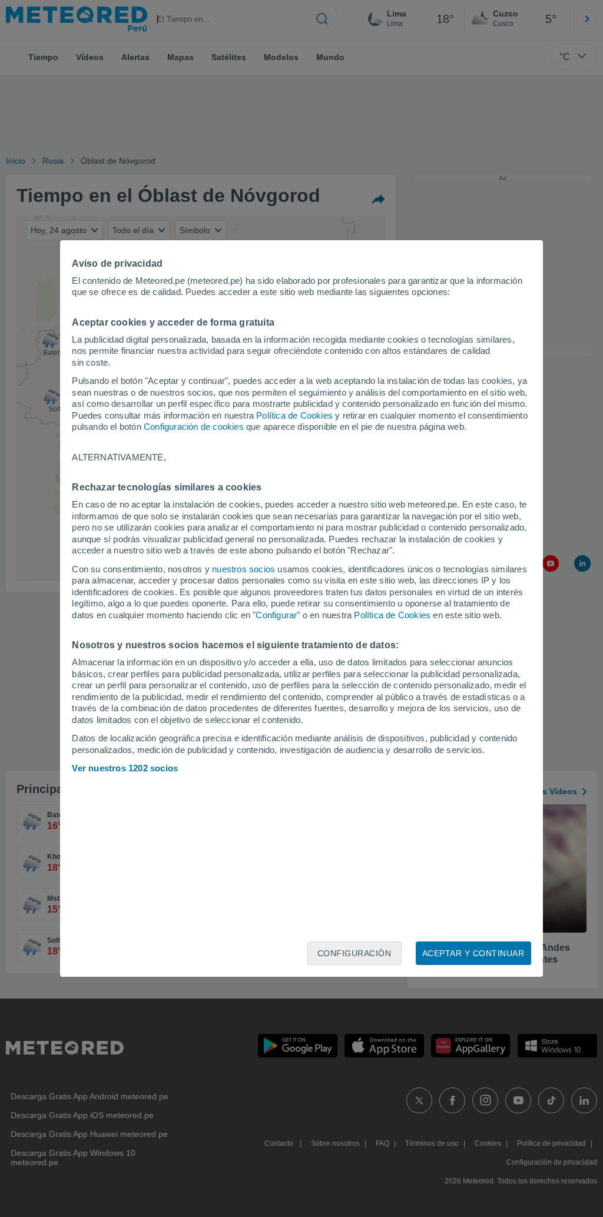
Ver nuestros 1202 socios (125, 768)
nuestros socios (243, 569)
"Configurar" (276, 615)
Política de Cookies (294, 415)
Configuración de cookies (194, 427)
